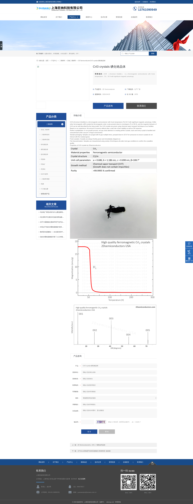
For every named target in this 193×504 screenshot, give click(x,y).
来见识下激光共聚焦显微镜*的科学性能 (52, 227)
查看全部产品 (45, 194)
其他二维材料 (71, 60)
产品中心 (72, 17)
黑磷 (42, 184)
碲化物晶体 (44, 144)
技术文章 (104, 17)
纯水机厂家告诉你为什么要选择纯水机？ (52, 212)
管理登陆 (118, 502)
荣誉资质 (119, 17)
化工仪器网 (81, 479)
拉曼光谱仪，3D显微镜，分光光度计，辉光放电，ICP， (62, 53)
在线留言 (145, 2)
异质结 (43, 169)
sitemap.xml (110, 502)
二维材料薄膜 (45, 179)
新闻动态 (84, 462)
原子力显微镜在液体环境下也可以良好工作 (52, 222)
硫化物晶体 (44, 154)
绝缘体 (43, 159)
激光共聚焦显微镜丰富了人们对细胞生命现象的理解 (52, 237)
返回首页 (137, 2)
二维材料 (62, 60)
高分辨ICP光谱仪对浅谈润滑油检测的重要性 (52, 217)
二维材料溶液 (45, 139)
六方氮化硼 (44, 189)
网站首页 (44, 17)
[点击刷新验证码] (101, 422)
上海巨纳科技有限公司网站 (52, 2)
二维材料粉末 (45, 134)
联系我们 (153, 2)
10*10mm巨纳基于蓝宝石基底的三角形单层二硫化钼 (94, 451)
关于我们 (59, 17)
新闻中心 (89, 17)
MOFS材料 (44, 174)
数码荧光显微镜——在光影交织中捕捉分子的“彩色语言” (52, 232)
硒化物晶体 (44, 149)
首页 (47, 60)
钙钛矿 (43, 164)
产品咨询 (108, 106)
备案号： (102, 502)
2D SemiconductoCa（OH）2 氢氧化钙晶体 (91, 445)
